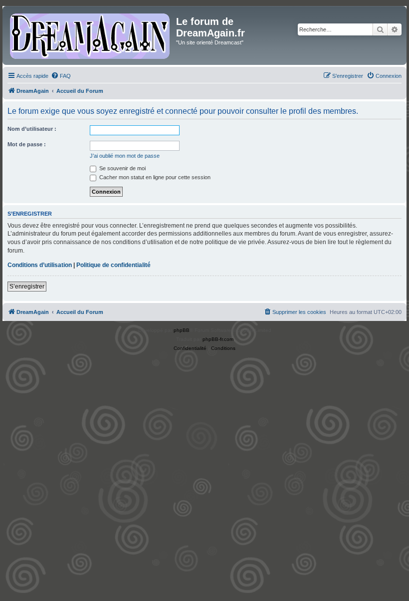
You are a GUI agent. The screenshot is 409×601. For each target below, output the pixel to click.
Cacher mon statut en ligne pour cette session (154, 177)
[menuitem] (61, 76)
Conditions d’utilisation (39, 265)
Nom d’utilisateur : (31, 129)
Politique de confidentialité (113, 265)
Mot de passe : (26, 144)
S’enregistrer (26, 286)
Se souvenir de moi (122, 168)
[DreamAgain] (90, 35)
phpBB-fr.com (218, 339)
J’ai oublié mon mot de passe (125, 156)
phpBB (182, 330)
